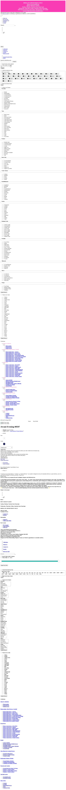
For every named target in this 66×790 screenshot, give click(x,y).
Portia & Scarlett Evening (11, 390)
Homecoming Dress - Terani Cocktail (14, 360)
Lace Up (6, 163)
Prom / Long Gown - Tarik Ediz (13, 375)
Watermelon (6, 320)
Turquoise (6, 304)
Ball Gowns (6, 114)
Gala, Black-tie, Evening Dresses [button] (8, 751)
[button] (5, 48)
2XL (10, 81)
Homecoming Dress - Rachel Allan (13, 358)
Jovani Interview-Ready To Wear (13, 401)
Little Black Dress (8, 119)
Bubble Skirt (7, 142)
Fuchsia (6, 319)
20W (59, 76)
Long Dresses (7, 122)
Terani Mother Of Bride (11, 395)
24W (11, 78)
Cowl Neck (6, 242)
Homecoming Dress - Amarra (12, 351)
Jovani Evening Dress (10, 389)
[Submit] (15, 25)
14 (47, 73)
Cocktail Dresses (7, 96)
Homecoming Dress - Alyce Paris (13, 353)
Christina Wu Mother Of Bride (12, 397)
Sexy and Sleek (7, 127)
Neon (5, 176)
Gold (5, 329)
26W (17, 78)
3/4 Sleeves (6, 275)
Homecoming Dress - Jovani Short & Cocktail (16, 356)
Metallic (6, 175)
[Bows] (3, 613)
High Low (6, 147)
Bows (5, 187)
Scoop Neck (6, 253)
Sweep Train (7, 233)
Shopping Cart (6, 20)
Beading (6, 186)
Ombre (5, 178)
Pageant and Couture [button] (5, 765)
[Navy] (4, 444)
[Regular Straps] (4, 646)
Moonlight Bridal (9, 382)
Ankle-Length (7, 224)
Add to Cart (3, 449)
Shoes (7, 416)
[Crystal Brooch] (3, 614)
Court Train (6, 228)
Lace (5, 195)
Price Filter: (5, 65)
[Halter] (4, 629)
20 (4, 76)
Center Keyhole (7, 144)
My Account (5, 19)
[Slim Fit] (4, 637)
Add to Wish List (4, 457)
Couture (7, 413)
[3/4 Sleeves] (4, 640)
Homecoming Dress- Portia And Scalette (14, 357)
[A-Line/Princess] (4, 634)
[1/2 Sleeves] (4, 639)
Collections (5, 542)
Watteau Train (7, 236)
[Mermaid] (4, 636)
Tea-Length (6, 235)
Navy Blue (6, 310)
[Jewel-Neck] (4, 631)
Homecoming (7, 102)
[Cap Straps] (4, 645)
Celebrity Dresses (8, 143)
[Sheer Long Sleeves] (4, 643)
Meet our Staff (6, 551)
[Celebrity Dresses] (5, 594)
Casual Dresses (7, 94)
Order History (6, 526)
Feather (5, 191)
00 (10, 73)
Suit (5, 132)
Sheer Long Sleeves (8, 277)
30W (30, 78)
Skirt (5, 131)
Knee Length (7, 231)
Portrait (5, 251)
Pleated (5, 151)
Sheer (5, 165)
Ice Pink (6, 315)
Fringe (5, 194)
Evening (6, 98)
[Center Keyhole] (5, 596)
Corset (5, 146)
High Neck (6, 244)
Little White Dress (8, 121)
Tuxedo (4, 549)
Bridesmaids (6, 93)
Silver (5, 334)
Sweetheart (6, 257)
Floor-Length (7, 229)
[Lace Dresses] (4, 591)
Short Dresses (7, 130)
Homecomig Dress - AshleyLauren (13, 354)
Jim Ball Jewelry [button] (4, 774)
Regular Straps (7, 287)
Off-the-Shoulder (7, 248)
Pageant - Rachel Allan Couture (13, 403)
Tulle (5, 219)
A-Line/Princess (7, 264)
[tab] (34, 346)
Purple (5, 311)
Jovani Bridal (9, 385)
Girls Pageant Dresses (8, 101)
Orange (5, 324)
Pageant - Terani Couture (11, 404)
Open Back (6, 150)
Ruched (6, 153)
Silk (5, 216)
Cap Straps (6, 286)
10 (37, 73)
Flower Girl (6, 99)
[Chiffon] (3, 617)
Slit (5, 155)
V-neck (5, 258)
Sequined (6, 215)
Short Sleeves (7, 279)
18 (57, 73)
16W (47, 76)
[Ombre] (2, 608)
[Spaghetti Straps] (4, 647)
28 (25, 76)
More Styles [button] (3, 780)
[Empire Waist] (4, 635)
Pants (5, 124)
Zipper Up (6, 167)
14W (40, 76)
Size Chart (3, 459)
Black (5, 332)
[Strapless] (4, 648)
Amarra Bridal (9, 380)
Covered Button (7, 160)
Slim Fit (6, 268)
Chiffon (6, 206)
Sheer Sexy (6, 128)
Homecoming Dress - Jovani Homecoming (15, 355)
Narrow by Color (6, 294)
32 (35, 76)
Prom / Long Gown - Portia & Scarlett (14, 372)
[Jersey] (3, 620)
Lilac (5, 312)
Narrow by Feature (6, 87)
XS (48, 78)
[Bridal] (6, 582)
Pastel (5, 179)
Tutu (5, 135)
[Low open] (4, 602)
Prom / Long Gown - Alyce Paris (13, 364)
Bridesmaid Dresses (10, 415)
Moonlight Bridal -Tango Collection (13, 383)
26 (19, 76)
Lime (5, 302)
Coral (5, 325)
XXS (42, 78)
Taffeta (5, 217)
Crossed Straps (7, 162)
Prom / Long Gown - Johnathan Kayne (14, 369)
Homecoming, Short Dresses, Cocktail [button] (9, 709)
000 (5, 73)
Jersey (5, 208)
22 (9, 76)
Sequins (6, 199)
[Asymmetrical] (3, 623)
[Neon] (2, 607)
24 (14, 76)
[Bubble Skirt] (5, 593)
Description (5, 462)
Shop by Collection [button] (5, 701)
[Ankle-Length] (3, 622)
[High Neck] (4, 630)
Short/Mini (6, 232)
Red (5, 323)
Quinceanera (7, 106)
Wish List (5, 18)
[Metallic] (2, 606)
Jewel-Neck (6, 245)
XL (5, 81)
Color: (2, 441)
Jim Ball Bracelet (9, 408)
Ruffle (5, 196)
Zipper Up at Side (8, 168)
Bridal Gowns (9, 348)
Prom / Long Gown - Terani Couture (14, 376)
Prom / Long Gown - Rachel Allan (13, 374)
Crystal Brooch (7, 188)
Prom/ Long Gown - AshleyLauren (13, 367)
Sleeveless (6, 280)
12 (42, 73)
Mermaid (6, 267)
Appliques (6, 185)
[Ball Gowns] (4, 588)
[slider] (59, 561)
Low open (6, 164)
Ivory (5, 326)
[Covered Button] (4, 599)
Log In (4, 22)
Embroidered (7, 190)
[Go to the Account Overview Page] (1, 16)
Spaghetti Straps (7, 288)
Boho (5, 115)
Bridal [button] (2, 740)
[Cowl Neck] (4, 628)
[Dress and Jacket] (4, 590)
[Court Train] (3, 625)
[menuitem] (34, 18)
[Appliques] (3, 611)
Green (5, 301)
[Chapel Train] (3, 624)
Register (4, 21)
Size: (2, 435)
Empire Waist (7, 265)
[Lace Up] (4, 601)
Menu (2, 46)
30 (30, 76)
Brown (5, 330)
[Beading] (3, 612)
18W (53, 76)
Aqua (5, 303)
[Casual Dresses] (6, 584)
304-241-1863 (5, 13)
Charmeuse (6, 204)
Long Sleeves (7, 276)
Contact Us (5, 514)
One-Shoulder (7, 249)
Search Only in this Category (8, 63)
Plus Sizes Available (8, 152)
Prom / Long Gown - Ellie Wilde (13, 368)
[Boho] (4, 589)
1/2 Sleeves (6, 274)
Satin (5, 213)
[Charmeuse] (3, 616)
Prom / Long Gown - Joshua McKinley (14, 370)
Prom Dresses (7, 105)
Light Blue (6, 306)
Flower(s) (6, 192)
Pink (5, 316)
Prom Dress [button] (3, 723)
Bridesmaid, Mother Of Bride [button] (7, 758)
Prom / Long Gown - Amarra (12, 366)
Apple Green (7, 299)
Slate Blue (6, 307)
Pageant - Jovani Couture (11, 402)
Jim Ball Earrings (9, 409)
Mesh (5, 211)
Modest (5, 123)
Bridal (5, 92)
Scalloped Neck (7, 252)
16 (52, 73)
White (5, 335)
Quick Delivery (20, 431)
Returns (5, 515)
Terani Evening (9, 391)
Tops (5, 133)
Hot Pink (6, 317)
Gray (5, 333)
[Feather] (3, 619)
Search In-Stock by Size (7, 70)
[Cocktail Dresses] (6, 585)
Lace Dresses (7, 118)
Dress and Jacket (7, 117)
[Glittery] (2, 605)
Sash (5, 197)
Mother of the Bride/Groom (10, 103)
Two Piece (6, 136)
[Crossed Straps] (4, 600)
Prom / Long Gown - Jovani (12, 371)
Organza (6, 212)
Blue (5, 308)
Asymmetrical (7, 226)
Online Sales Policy (5, 460)
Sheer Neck (6, 254)
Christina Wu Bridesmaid (11, 396)
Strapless (6, 256)
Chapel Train (7, 227)
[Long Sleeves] (4, 642)
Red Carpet (6, 107)
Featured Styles (9, 417)
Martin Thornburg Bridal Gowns (13, 381)
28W (23, 78)
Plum (5, 321)
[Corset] (5, 597)
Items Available (6, 463)
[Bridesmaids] (6, 583)
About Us (5, 519)
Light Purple (7, 314)
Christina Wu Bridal (10, 384)
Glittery (5, 174)
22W (5, 78)
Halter (5, 243)
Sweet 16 (6, 108)
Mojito (5, 298)
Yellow (5, 297)
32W (36, 78)
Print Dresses (7, 126)
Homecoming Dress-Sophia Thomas (13, 361)
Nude (5, 328)
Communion (6, 97)
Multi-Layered (7, 148)
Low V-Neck (7, 247)
